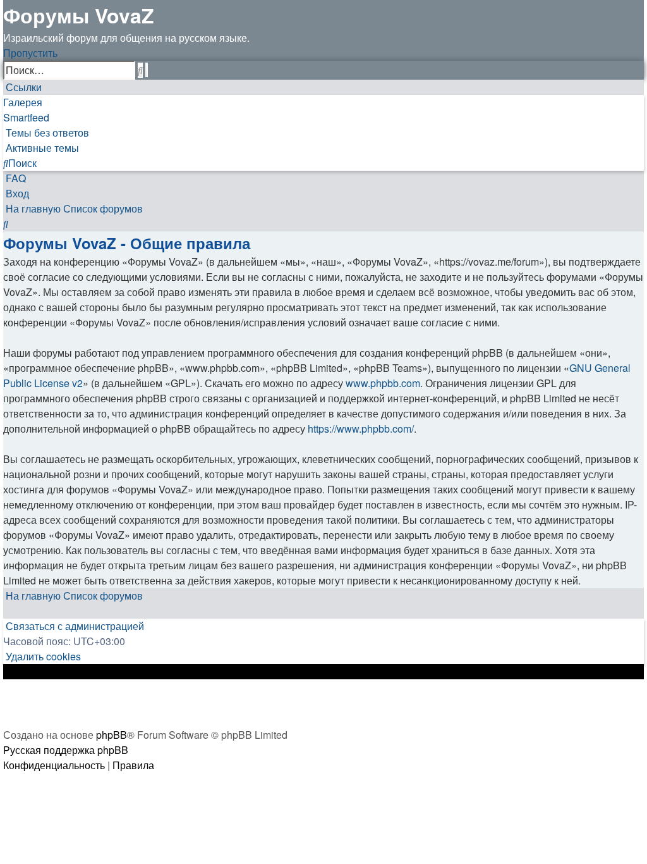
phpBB (111, 734)
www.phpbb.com (383, 383)
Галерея (22, 102)
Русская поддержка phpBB (65, 750)
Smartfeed (26, 117)
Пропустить (30, 53)
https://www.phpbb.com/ (361, 428)
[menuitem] (46, 132)
